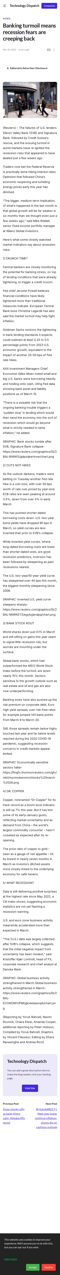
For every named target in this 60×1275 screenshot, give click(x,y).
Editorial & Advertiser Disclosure (29, 68)
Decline (48, 1267)
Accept (33, 1267)
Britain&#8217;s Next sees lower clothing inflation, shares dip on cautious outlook (46, 1118)
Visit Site (30, 1088)
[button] (5, 5)
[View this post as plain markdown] (49, 50)
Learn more (10, 1258)
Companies (49, 5)
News (7, 18)
